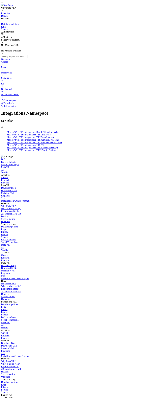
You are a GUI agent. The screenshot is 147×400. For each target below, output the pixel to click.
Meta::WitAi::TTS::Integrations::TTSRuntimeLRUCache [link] (33, 140)
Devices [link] (4, 216)
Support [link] (4, 237)
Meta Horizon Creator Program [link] (15, 201)
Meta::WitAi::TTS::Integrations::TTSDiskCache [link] (29, 134)
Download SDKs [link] (9, 190)
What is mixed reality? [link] (11, 208)
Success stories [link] (8, 219)
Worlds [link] (4, 172)
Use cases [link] (5, 221)
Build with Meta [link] (8, 162)
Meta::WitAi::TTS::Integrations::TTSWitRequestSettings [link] (32, 147)
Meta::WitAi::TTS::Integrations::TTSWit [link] (25, 145)
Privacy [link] (4, 232)
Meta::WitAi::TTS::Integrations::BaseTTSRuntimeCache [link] (32, 132)
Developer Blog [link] (8, 188)
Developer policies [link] (9, 226)
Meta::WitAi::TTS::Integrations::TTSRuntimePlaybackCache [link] (34, 142)
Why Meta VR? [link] (8, 206)
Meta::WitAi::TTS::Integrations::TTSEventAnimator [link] (30, 137)
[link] (7, 5)
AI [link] (2, 170)
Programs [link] (5, 195)
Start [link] (3, 198)
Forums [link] (4, 234)
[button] (73, 2)
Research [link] (5, 180)
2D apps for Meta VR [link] (11, 214)
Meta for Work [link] (7, 193)
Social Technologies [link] (10, 164)
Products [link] (5, 182)
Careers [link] (4, 177)
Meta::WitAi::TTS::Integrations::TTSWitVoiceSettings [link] (31, 150)
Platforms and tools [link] (10, 211)
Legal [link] (3, 229)
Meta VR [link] (5, 167)
